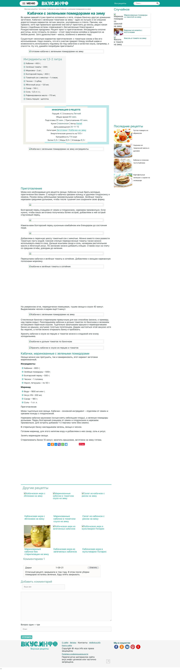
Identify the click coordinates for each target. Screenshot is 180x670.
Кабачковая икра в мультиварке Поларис (94, 550)
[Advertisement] (66, 169)
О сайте (65, 642)
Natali (79, 123)
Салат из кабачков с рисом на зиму (93, 517)
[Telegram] (66, 444)
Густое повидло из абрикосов (140, 131)
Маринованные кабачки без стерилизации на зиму (36, 551)
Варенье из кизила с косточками (133, 31)
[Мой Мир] (55, 444)
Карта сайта (67, 645)
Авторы (73, 642)
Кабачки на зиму (77, 130)
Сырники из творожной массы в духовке (141, 148)
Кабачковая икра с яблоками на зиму (34, 517)
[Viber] (59, 444)
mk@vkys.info (94, 642)
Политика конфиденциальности (75, 654)
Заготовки (62, 130)
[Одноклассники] (52, 444)
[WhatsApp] (62, 444)
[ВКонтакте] (49, 444)
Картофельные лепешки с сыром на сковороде (141, 177)
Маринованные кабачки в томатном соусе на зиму (65, 519)
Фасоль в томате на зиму (135, 38)
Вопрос (30, 624)
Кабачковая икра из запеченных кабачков (65, 550)
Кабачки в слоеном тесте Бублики (141, 161)
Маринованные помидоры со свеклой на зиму (135, 16)
